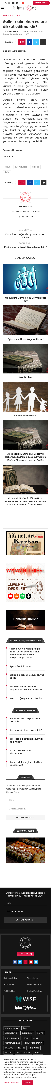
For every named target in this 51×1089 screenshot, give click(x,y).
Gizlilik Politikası (34, 991)
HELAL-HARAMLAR (12, 1038)
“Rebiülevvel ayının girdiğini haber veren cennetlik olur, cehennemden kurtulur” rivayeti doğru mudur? (24, 653)
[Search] (48, 8)
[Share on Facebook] (29, 42)
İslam (7, 172)
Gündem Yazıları (23, 1053)
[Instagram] (9, 3)
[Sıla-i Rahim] (25, 358)
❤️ (23, 3)
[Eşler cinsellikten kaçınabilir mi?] (25, 320)
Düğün (7, 167)
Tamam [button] (27, 1082)
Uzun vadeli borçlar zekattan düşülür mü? (25, 764)
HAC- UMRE (34, 1048)
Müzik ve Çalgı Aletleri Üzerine (26, 698)
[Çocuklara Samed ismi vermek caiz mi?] (25, 279)
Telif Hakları (9, 991)
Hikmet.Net (13, 31)
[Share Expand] (43, 42)
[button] (8, 850)
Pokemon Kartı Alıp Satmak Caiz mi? (25, 720)
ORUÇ (26, 1038)
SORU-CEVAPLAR (11, 1028)
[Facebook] (2, 3)
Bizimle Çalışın (11, 978)
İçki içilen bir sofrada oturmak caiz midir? (26, 740)
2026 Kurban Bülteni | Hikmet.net (21, 752)
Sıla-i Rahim (25, 377)
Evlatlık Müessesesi (25, 415)
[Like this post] (23, 42)
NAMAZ (40, 1033)
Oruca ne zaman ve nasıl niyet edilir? (26, 676)
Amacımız (9, 984)
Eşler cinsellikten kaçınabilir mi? (26, 339)
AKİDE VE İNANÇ (11, 1033)
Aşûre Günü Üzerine (20, 666)
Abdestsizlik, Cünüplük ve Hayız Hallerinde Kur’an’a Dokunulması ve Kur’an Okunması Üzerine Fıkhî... (25, 457)
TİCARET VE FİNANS (12, 1043)
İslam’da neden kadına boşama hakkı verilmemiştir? (25, 688)
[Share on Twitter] (36, 42)
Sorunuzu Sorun (41, 3)
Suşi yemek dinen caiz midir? (25, 730)
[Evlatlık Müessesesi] (25, 397)
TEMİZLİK (21, 1048)
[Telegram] (17, 3)
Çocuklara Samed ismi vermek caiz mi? (25, 299)
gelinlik (35, 167)
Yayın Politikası (34, 984)
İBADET (25, 1028)
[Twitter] (5, 3)
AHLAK (35, 1038)
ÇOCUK (38, 1053)
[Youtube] (13, 3)
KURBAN (8, 1053)
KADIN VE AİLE (27, 1033)
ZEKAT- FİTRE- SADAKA (33, 1043)
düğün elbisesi (21, 167)
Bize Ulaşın (32, 978)
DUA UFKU (9, 1048)
